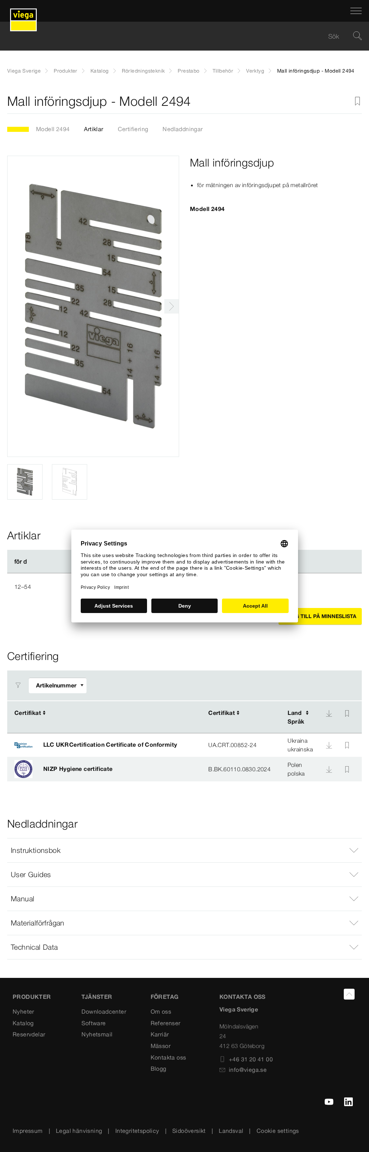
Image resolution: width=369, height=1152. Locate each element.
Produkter (65, 71)
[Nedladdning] (329, 713)
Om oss (161, 1011)
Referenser (166, 1023)
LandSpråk (296, 717)
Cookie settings (278, 1130)
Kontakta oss (168, 1057)
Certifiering (133, 129)
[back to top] (349, 994)
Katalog (99, 71)
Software (93, 1023)
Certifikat (27, 712)
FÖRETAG (165, 996)
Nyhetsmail (96, 1034)
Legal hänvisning (79, 1130)
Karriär (160, 1034)
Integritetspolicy (137, 1130)
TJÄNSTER (96, 996)
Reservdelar (29, 1034)
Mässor (160, 1045)
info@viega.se (248, 1069)
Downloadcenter (103, 1011)
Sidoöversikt (189, 1130)
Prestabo (188, 71)
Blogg (158, 1068)
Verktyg (255, 71)
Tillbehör (223, 71)
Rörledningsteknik (143, 71)
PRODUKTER (32, 996)
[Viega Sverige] (23, 11)
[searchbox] (178, 36)
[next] (171, 306)
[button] (184, 850)
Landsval (231, 1130)
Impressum (28, 1130)
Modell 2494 (53, 129)
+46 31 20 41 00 (251, 1059)
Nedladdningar (183, 129)
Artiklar (93, 129)
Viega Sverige (24, 71)
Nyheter (23, 1011)
